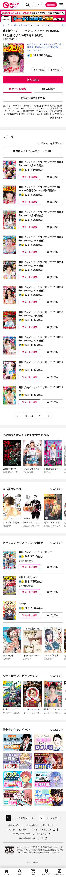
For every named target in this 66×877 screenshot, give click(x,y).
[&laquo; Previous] (17, 415)
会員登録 (51, 5)
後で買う (57, 70)
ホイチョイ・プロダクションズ (41, 44)
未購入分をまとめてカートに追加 (33, 151)
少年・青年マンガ (35, 50)
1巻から (44, 143)
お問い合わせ (47, 825)
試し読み (50, 88)
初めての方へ (14, 825)
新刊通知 (40, 70)
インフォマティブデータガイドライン (29, 834)
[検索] (27, 5)
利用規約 (23, 829)
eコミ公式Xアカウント (21, 819)
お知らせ (11, 829)
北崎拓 (38, 47)
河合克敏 (54, 47)
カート (33, 874)
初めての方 (46, 874)
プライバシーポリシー (43, 829)
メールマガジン (53, 818)
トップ (6, 874)
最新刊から (58, 143)
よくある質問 (31, 825)
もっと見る (55, 489)
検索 (19, 874)
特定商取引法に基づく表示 (33, 838)
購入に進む (33, 79)
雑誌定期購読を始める (33, 98)
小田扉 (45, 47)
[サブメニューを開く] (61, 5)
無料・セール (59, 874)
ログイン (38, 5)
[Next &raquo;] (48, 415)
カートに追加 (19, 88)
